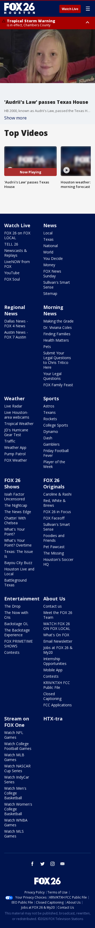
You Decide (53, 258)
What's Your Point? (14, 531)
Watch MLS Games (14, 834)
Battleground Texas (15, 582)
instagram (52, 864)
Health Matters (56, 340)
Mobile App (53, 669)
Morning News (53, 310)
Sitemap (50, 293)
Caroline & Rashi (57, 494)
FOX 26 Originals (53, 483)
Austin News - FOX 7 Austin (16, 335)
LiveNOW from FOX (17, 264)
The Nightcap (15, 505)
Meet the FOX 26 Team (57, 615)
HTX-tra (53, 718)
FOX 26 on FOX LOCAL (17, 235)
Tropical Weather (19, 423)
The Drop (12, 606)
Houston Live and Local (19, 571)
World (48, 252)
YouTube (12, 272)
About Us (54, 598)
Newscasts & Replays (15, 253)
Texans (49, 412)
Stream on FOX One (16, 721)
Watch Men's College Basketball (15, 793)
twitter (42, 864)
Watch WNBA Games (15, 822)
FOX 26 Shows (12, 483)
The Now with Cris (16, 615)
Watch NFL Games (13, 735)
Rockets (50, 418)
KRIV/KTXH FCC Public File (56, 685)
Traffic (9, 441)
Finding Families (56, 333)
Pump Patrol (15, 453)
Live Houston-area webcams (16, 415)
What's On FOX (56, 634)
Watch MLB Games (14, 757)
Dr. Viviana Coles (57, 327)
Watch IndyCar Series (16, 779)
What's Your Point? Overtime (18, 543)
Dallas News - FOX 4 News (16, 323)
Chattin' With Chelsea (15, 520)
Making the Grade (58, 321)
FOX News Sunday (52, 273)
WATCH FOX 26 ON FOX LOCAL (56, 626)
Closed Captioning (52, 696)
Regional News (14, 310)
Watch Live (70, 9)
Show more (15, 118)
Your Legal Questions (52, 376)
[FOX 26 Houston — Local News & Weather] (19, 8)
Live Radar (13, 406)
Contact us (52, 606)
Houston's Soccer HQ (58, 562)
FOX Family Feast (58, 384)
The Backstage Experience (17, 632)
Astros (48, 406)
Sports (51, 398)
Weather (14, 398)
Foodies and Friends (53, 538)
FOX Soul (12, 279)
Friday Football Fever (56, 453)
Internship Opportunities (54, 661)
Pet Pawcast (54, 546)
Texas (48, 239)
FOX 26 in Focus (57, 511)
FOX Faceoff (53, 518)
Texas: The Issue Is (18, 554)
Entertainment (22, 598)
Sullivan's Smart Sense (56, 285)
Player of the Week (54, 464)
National (50, 245)
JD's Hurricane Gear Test (16, 432)
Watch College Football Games (17, 746)
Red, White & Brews (54, 503)
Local (48, 232)
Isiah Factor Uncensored (14, 496)
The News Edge (17, 511)
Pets (47, 346)
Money (49, 264)
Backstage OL (16, 623)
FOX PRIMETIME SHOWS (18, 643)
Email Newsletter (57, 641)
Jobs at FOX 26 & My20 (58, 650)
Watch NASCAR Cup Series (17, 768)
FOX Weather (15, 460)
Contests (12, 652)
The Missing (53, 553)
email (62, 864)
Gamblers (51, 444)
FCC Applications (57, 704)
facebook (32, 864)
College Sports (55, 425)
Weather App (15, 447)
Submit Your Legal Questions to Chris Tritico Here (57, 360)
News (49, 225)
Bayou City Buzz (18, 562)
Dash (47, 437)
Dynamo (50, 431)
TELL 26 (11, 244)
